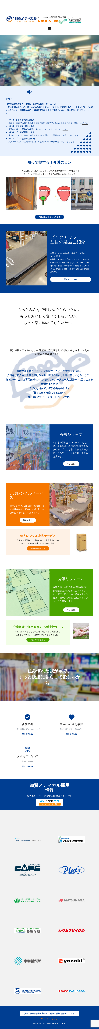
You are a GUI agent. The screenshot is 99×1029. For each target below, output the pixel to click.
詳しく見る (71, 464)
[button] (9, 193)
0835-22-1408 (49, 21)
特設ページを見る (38, 548)
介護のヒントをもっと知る (49, 217)
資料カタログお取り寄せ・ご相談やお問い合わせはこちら (49, 1013)
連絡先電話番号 (41, 110)
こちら (85, 123)
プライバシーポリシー (49, 1019)
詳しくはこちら (70, 279)
